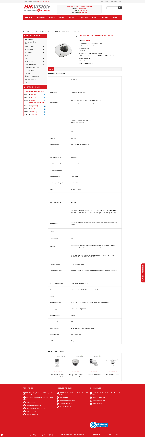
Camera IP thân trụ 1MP (94, 374)
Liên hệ (114, 17)
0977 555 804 (83, 10)
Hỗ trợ (51, 17)
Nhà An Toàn (98, 435)
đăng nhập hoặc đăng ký (43, 1)
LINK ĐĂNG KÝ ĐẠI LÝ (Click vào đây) (79, 6)
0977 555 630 (83, 12)
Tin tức (72, 17)
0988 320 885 (82, 8)
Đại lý (94, 17)
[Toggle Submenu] (44, 43)
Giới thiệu (29, 17)
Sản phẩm (40, 17)
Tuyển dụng (104, 17)
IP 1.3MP (57, 32)
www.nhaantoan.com (42, 408)
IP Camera (51, 32)
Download (83, 17)
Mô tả (51, 69)
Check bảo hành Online (115, 1)
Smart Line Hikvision (41, 32)
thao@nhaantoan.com (99, 400)
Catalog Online (104, 1)
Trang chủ (26, 32)
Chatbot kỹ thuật (48, 435)
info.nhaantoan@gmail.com (33, 405)
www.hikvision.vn (31, 408)
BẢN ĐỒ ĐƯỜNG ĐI (32, 414)
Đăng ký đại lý (31, 435)
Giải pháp (62, 17)
